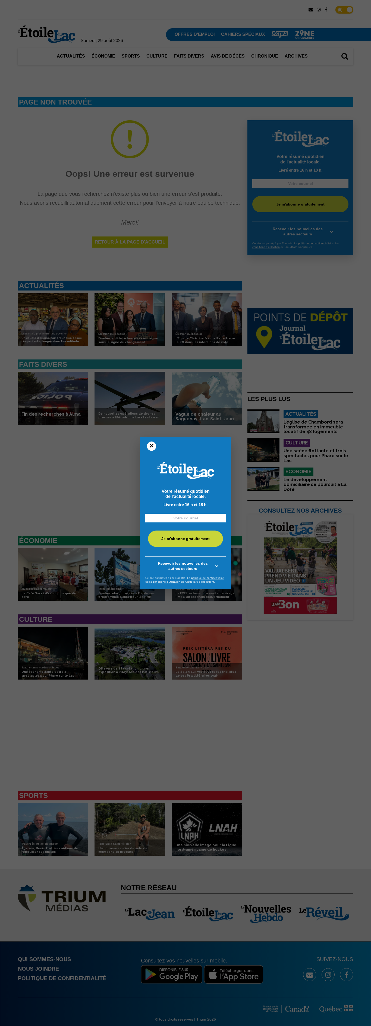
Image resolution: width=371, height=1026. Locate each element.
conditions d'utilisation (166, 581)
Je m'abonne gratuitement (185, 538)
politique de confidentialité (207, 577)
